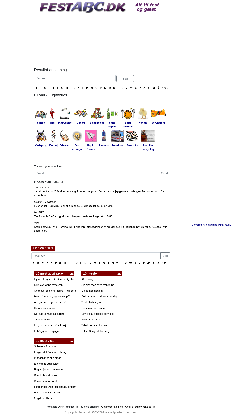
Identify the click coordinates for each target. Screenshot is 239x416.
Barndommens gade (93, 308)
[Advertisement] (102, 39)
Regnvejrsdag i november (49, 369)
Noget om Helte (43, 398)
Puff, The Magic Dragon (47, 392)
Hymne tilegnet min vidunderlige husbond (56, 279)
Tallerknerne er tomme (94, 325)
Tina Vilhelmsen (43, 187)
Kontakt (118, 406)
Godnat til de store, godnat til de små (55, 290)
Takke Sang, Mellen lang (95, 331)
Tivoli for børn (42, 319)
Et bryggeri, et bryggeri (47, 331)
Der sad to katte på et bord (49, 313)
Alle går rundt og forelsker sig (50, 302)
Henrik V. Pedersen (45, 201)
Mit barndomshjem (92, 290)
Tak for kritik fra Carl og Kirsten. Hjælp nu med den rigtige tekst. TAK (73, 216)
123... (165, 88)
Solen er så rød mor (45, 346)
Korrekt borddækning (46, 375)
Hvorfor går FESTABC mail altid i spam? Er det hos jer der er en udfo (73, 205)
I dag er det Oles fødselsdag (50, 352)
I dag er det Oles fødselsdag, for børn (55, 386)
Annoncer (106, 406)
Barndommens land (45, 381)
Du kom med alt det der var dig (99, 296)
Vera (36, 222)
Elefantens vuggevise (46, 363)
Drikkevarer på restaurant (48, 285)
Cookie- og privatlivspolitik (140, 406)
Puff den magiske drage (47, 358)
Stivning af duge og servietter (97, 313)
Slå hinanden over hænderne (97, 285)
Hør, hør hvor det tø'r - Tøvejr (50, 325)
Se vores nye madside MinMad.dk (211, 224)
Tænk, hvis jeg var (91, 302)
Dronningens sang (44, 308)
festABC (39, 212)
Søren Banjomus (90, 319)
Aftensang (87, 279)
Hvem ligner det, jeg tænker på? (52, 296)
